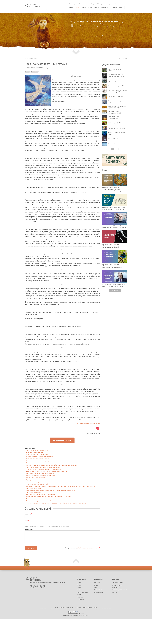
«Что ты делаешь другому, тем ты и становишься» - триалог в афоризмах (48, 497)
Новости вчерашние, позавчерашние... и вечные (41, 482)
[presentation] (122, 24)
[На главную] (26, 5)
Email (26, 521)
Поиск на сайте (116, 587)
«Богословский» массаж (33, 488)
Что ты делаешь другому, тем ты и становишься (40, 494)
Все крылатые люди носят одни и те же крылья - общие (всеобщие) (46, 471)
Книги (71, 7)
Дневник (114, 7)
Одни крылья (30, 480)
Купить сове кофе (117, 583)
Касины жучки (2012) (114, 123)
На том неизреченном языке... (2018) (117, 133)
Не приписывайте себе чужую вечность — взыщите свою (43, 469)
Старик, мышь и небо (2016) (116, 96)
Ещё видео (115, 291)
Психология (34, 72)
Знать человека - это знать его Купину (37, 461)
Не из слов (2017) (113, 138)
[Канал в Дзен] (41, 586)
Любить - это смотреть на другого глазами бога (40, 475)
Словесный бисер (82, 592)
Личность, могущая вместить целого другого (39, 456)
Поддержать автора (63, 440)
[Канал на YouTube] (31, 586)
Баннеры (114, 592)
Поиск (121, 7)
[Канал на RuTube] (44, 586)
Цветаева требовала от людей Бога (37, 454)
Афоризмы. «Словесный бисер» (104, 36)
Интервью (104, 7)
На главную (28, 58)
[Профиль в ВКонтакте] (34, 586)
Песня (26, 72)
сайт (92, 609)
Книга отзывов (119, 4)
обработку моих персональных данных (88, 548)
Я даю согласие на (83, 548)
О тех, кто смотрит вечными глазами (37, 450)
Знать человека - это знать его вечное (37, 459)
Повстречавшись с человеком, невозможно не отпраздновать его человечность (50, 490)
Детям (79, 594)
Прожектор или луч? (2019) (116, 128)
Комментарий (29, 529)
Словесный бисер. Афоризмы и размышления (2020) (117, 107)
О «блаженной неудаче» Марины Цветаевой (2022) (116, 75)
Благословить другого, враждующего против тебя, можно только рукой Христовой (51, 465)
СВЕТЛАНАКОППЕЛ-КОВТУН (35, 5)
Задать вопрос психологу (119, 590)
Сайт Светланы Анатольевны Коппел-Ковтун (86, 423)
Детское (96, 7)
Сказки (84, 7)
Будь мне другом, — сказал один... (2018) (116, 80)
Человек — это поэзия (32, 463)
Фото (87, 4)
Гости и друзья (109, 4)
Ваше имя (28, 514)
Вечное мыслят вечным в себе (35, 499)
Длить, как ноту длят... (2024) (117, 86)
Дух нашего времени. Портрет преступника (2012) (117, 91)
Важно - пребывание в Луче (34, 452)
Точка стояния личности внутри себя (37, 484)
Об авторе (100, 4)
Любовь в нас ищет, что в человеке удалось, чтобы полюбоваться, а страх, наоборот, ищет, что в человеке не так (60, 486)
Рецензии (81, 4)
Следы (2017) (112, 144)
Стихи (90, 7)
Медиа (93, 4)
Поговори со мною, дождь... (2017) (116, 101)
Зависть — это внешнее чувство (35, 478)
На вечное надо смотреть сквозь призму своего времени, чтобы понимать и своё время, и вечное (56, 503)
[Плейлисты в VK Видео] (37, 586)
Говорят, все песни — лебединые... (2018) (114, 117)
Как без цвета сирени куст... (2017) (116, 70)
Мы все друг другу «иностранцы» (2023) (114, 112)
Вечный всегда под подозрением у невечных (40, 473)
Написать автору (117, 585)
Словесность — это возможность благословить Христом (43, 467)
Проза (77, 7)
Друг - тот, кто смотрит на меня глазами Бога (39, 501)
